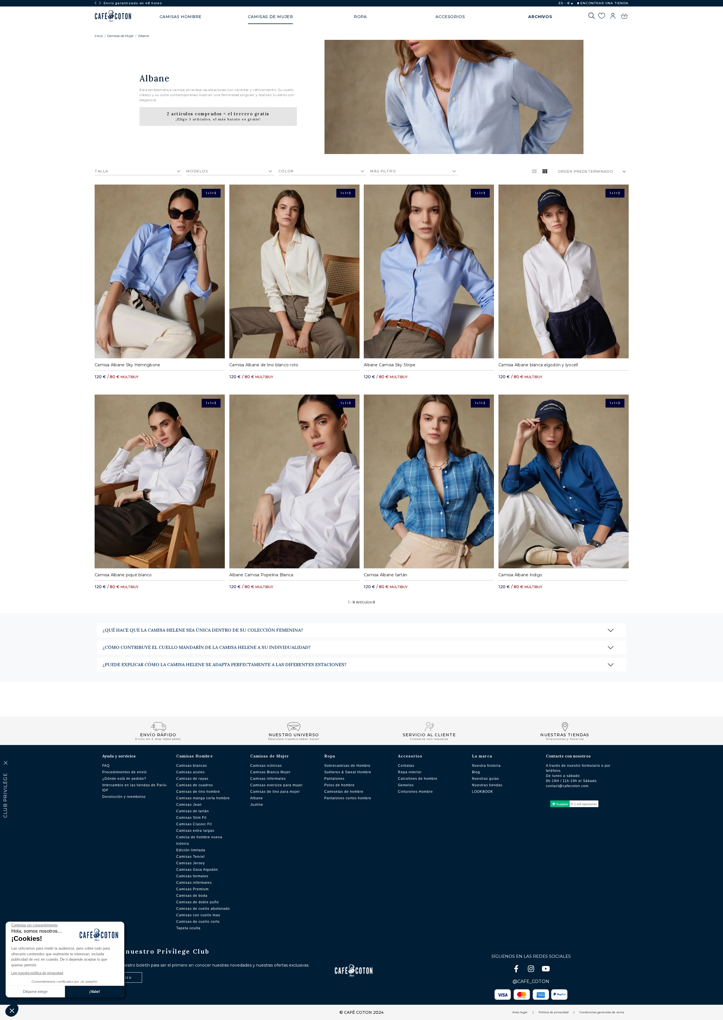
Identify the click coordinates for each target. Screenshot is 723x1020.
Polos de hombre (339, 785)
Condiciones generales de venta (602, 1012)
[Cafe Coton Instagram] (531, 970)
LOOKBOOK (482, 792)
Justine (256, 805)
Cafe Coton (113, 16)
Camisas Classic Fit (194, 824)
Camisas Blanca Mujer (270, 772)
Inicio (99, 36)
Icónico (182, 844)
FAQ (106, 766)
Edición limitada (190, 850)
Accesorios (410, 756)
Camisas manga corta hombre (203, 798)
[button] (12, 1010)
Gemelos (406, 785)
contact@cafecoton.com (567, 786)
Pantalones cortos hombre (347, 798)
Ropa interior (410, 772)
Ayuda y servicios (119, 756)
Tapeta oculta (188, 928)
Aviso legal (519, 1012)
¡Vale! (94, 991)
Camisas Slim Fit (191, 818)
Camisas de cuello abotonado (203, 909)
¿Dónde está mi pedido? (124, 779)
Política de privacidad (554, 1012)
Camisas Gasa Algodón (197, 870)
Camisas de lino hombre (198, 792)
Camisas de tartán (192, 811)
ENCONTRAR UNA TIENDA (603, 3)
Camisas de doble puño (197, 902)
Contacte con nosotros (568, 756)
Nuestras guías (485, 779)
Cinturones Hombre (415, 792)
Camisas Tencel (190, 857)
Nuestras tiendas (487, 785)
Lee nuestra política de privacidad (37, 973)
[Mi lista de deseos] (601, 16)
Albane (143, 36)
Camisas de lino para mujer (275, 792)
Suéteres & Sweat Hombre (347, 772)
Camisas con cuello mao (198, 915)
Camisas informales (194, 883)
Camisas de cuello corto (198, 922)
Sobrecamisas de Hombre (347, 766)
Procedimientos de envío (124, 772)
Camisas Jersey (190, 863)
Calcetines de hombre (417, 779)
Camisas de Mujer (120, 36)
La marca (482, 756)
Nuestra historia (486, 766)
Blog (476, 772)
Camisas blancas (191, 766)
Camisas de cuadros (194, 785)
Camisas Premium (192, 889)
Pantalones (334, 779)
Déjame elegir (35, 991)
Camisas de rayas (192, 779)
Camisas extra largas (195, 831)
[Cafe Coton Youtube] (545, 970)
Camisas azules (190, 772)
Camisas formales (192, 876)
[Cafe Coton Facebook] (516, 970)
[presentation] (95, 3)
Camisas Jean (189, 805)
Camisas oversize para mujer (276, 785)
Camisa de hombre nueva (199, 837)
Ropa (329, 756)
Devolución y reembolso (124, 797)
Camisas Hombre (194, 756)
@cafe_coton (531, 981)
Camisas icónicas (266, 766)
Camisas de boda (192, 896)
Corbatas (406, 766)
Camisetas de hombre (343, 792)
